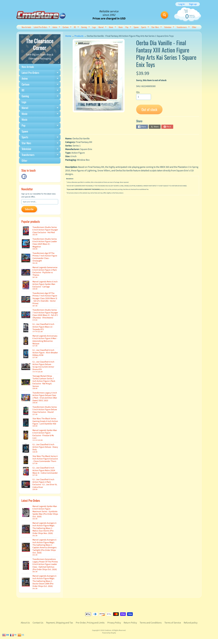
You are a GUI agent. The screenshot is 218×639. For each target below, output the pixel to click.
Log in (182, 4)
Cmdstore (108, 630)
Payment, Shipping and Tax (59, 622)
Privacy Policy (114, 622)
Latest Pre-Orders (42, 27)
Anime (56, 27)
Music (120, 27)
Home (68, 36)
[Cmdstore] (40, 15)
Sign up (193, 4)
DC (77, 27)
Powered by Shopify (109, 633)
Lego (94, 27)
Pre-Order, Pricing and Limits (90, 622)
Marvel (102, 27)
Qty (138, 92)
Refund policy (190, 622)
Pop (128, 27)
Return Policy (130, 622)
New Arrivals (26, 27)
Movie (113, 27)
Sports (145, 27)
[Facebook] (24, 176)
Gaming (86, 27)
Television (169, 27)
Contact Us (38, 622)
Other (194, 27)
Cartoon (67, 27)
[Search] (164, 15)
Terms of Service (172, 622)
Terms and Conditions (151, 622)
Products (78, 36)
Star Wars (157, 27)
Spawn (136, 27)
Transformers (183, 27)
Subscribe (29, 209)
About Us (25, 622)
